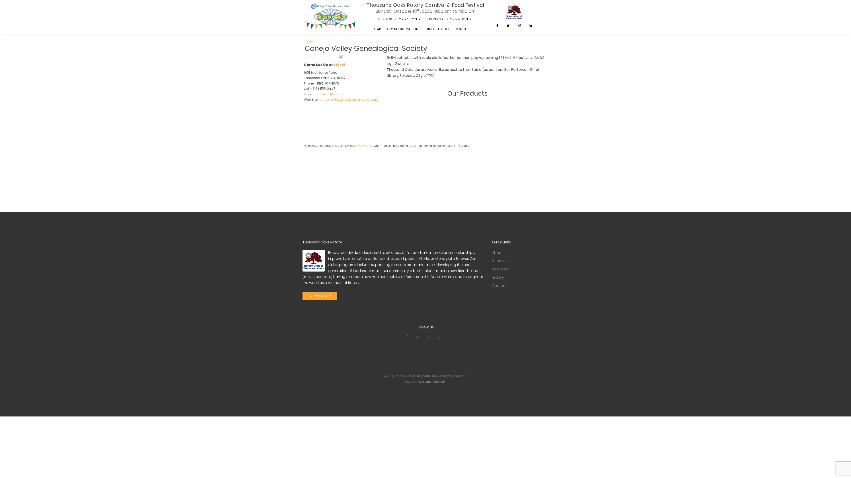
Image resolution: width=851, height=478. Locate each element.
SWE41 (339, 64)
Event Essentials (434, 382)
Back (309, 41)
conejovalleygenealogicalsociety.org (349, 99)
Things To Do (436, 29)
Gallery (498, 277)
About (497, 252)
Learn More (319, 296)
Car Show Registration (396, 29)
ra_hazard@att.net (329, 94)
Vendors (499, 260)
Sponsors (500, 269)
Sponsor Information (447, 19)
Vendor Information (397, 19)
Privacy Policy (364, 146)
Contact (499, 285)
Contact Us (466, 29)
